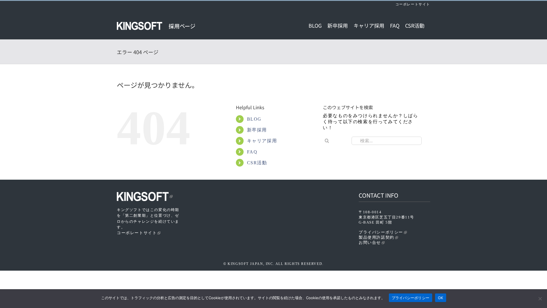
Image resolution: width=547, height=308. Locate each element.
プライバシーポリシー (381, 232)
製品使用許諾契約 (376, 237)
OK (440, 297)
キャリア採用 (262, 140)
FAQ (252, 151)
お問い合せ (370, 242)
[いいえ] (540, 298)
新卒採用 (257, 129)
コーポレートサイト (412, 4)
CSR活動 (257, 162)
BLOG (254, 119)
